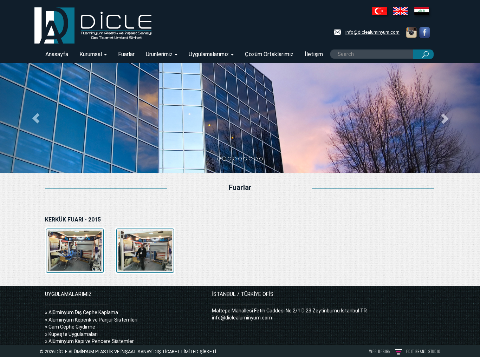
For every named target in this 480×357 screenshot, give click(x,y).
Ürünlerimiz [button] (160, 54)
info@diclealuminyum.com (372, 32)
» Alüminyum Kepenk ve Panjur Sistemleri (91, 320)
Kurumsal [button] (91, 54)
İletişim (314, 54)
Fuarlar (126, 54)
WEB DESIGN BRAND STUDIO (404, 351)
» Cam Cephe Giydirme (70, 327)
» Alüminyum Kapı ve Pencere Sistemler (89, 341)
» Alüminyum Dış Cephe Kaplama (81, 312)
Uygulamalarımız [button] (209, 54)
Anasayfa (56, 54)
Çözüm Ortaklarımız (269, 54)
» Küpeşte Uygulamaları (71, 334)
